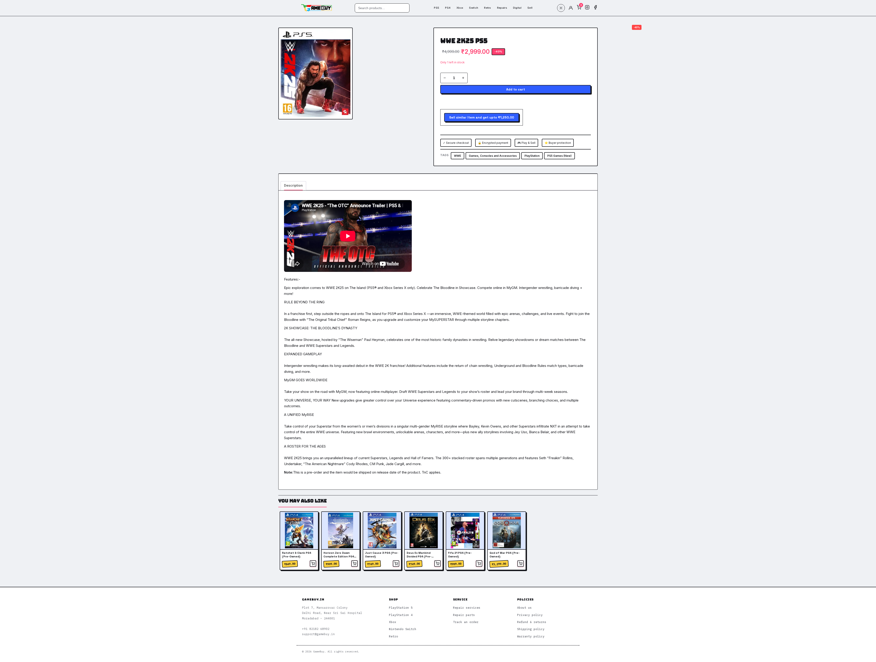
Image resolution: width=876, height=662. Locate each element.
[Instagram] (587, 8)
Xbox (459, 7)
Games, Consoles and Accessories (493, 155)
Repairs (502, 7)
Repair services (466, 607)
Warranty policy (531, 636)
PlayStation (532, 155)
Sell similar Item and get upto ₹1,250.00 (481, 117)
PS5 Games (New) (559, 155)
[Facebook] (595, 8)
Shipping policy (531, 629)
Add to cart (515, 89)
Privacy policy (530, 615)
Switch (473, 7)
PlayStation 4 (401, 615)
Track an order (466, 622)
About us (524, 607)
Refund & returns (531, 622)
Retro (487, 7)
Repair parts (464, 615)
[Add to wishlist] (345, 35)
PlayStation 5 (401, 607)
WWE (457, 155)
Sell (529, 7)
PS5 (436, 7)
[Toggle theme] (561, 8)
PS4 (448, 7)
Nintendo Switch (402, 629)
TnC (425, 472)
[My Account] (570, 8)
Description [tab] (293, 185)
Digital (517, 7)
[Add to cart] (313, 563)
